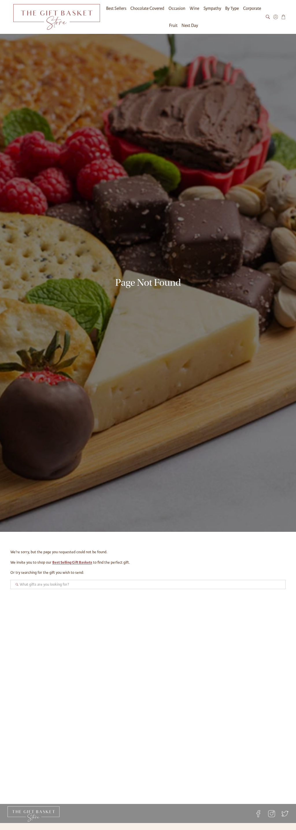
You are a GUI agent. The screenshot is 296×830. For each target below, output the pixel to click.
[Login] (276, 17)
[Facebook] (258, 813)
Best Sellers (116, 8)
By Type (232, 8)
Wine (194, 8)
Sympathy (212, 8)
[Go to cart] (283, 16)
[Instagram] (271, 813)
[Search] (268, 17)
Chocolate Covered (147, 8)
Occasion (177, 8)
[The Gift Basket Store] (56, 17)
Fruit (173, 25)
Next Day (190, 25)
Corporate (252, 8)
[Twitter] (283, 813)
